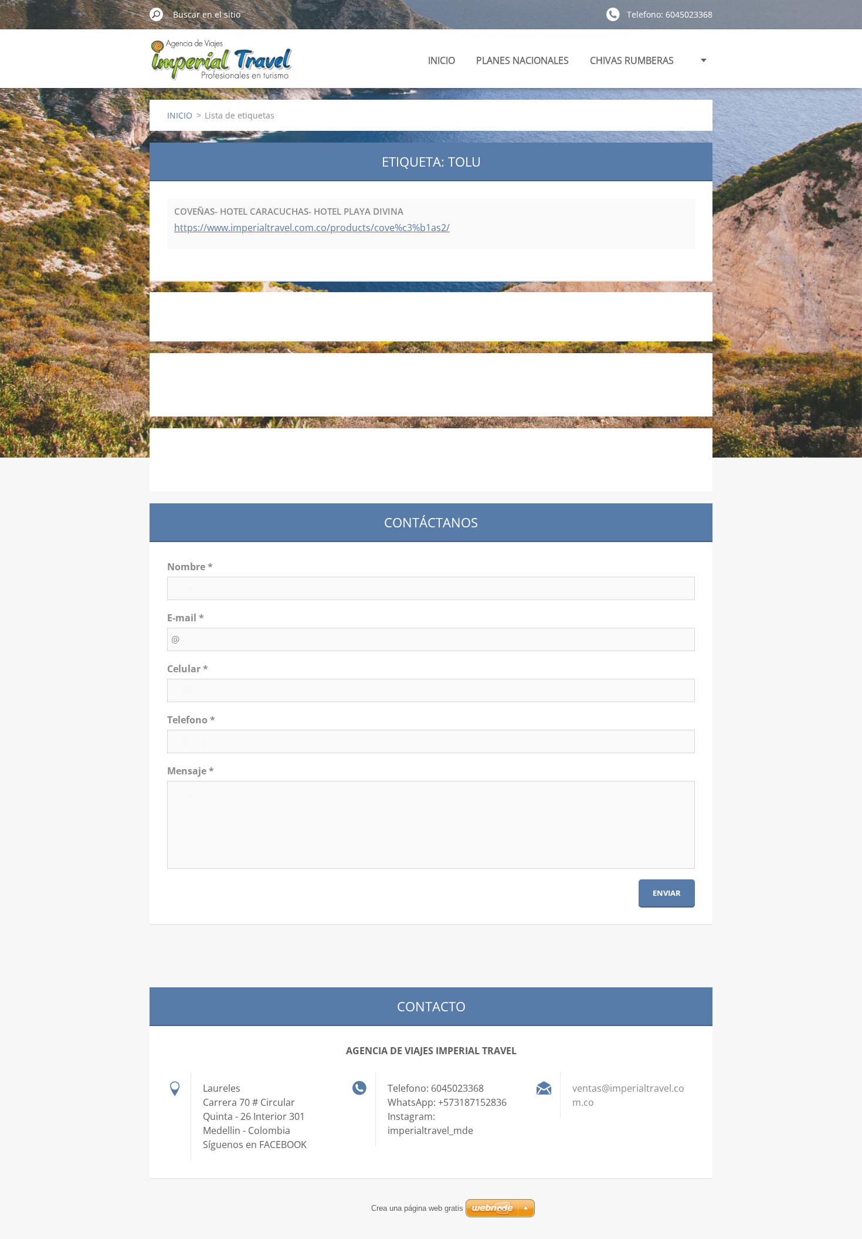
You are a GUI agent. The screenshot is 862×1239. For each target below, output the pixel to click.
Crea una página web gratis (417, 1208)
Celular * (187, 668)
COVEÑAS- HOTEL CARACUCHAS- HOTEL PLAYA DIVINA (288, 211)
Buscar (157, 14)
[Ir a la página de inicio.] (221, 66)
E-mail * (185, 617)
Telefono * (191, 719)
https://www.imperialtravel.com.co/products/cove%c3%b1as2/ (312, 227)
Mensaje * (190, 770)
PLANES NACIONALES (522, 60)
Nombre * (190, 566)
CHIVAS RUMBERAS (632, 60)
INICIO (441, 60)
